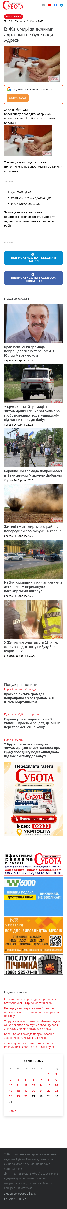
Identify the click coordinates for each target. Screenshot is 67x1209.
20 (33, 1091)
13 (33, 1085)
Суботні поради (28, 714)
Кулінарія (10, 714)
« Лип (12, 1111)
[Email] (43, 5)
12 (25, 1085)
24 (10, 1096)
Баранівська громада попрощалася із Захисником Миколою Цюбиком (33, 473)
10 (10, 1085)
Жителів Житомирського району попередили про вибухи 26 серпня (33, 528)
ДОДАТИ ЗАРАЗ (17, 98)
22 (48, 1091)
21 (41, 1091)
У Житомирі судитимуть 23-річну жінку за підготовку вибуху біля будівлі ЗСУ (31, 646)
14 (41, 1085)
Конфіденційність (15, 1199)
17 (10, 1091)
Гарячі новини (14, 689)
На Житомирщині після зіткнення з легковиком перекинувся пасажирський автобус (33, 586)
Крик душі (31, 689)
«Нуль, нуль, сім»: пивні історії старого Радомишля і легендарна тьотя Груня (29, 1045)
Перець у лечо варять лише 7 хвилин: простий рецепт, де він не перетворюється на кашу (32, 723)
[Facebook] (55, 5)
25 (18, 1096)
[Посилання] (13, 5)
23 (56, 1091)
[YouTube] (49, 5)
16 (56, 1085)
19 (25, 1091)
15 (48, 1085)
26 (25, 1096)
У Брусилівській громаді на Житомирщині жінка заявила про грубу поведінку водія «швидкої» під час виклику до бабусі (32, 413)
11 (18, 1085)
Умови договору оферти (20, 1193)
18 (18, 1091)
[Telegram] (61, 5)
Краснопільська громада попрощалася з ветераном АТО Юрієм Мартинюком (29, 351)
